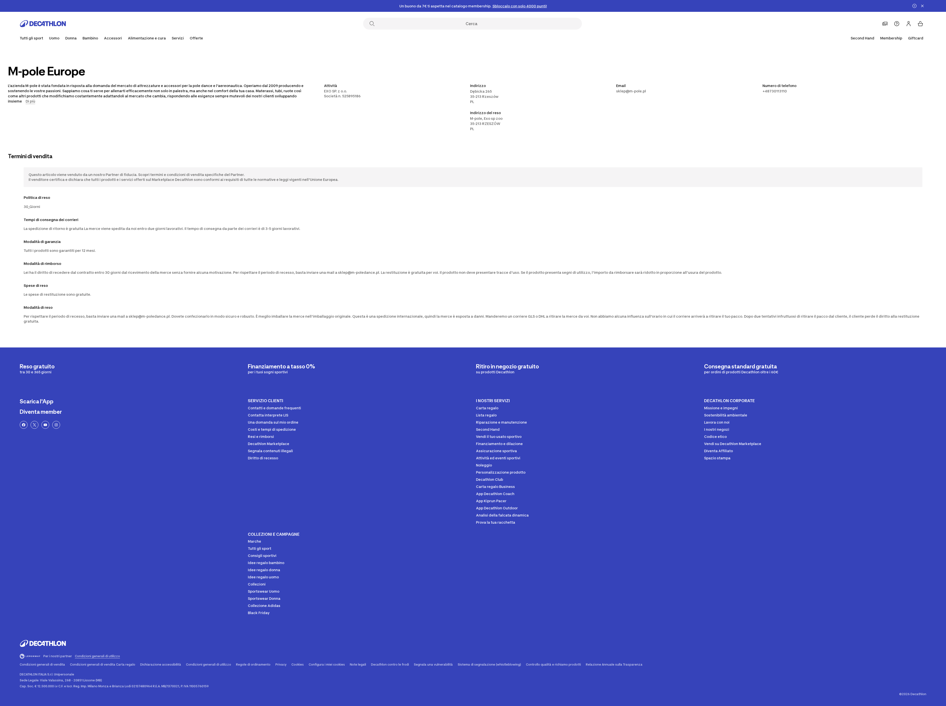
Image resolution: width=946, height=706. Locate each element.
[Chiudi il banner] (922, 6)
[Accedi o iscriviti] (908, 24)
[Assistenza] (897, 24)
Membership (891, 38)
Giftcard (915, 38)
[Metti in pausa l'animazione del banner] (914, 6)
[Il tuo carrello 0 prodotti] (920, 24)
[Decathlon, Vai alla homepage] (43, 23)
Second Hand (862, 38)
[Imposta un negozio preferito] (885, 24)
